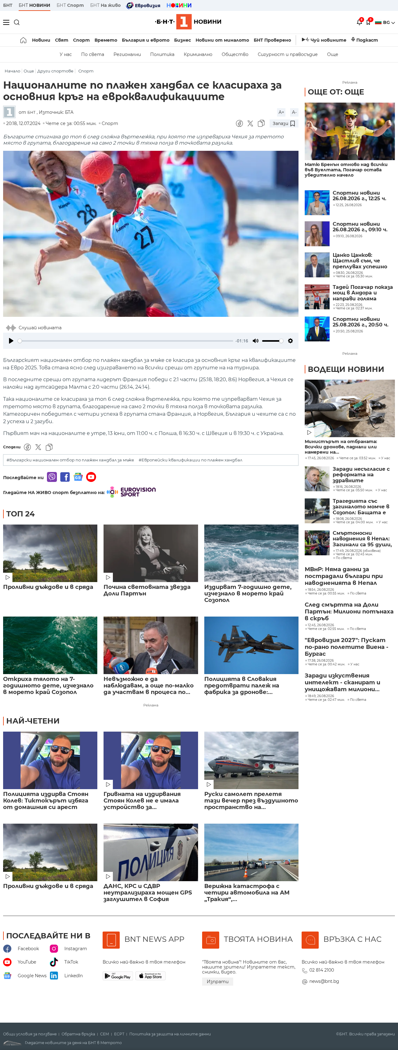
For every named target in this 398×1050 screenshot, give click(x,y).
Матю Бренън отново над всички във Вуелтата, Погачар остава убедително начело (346, 170)
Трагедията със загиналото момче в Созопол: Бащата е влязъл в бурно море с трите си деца (363, 507)
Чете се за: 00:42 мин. (326, 664)
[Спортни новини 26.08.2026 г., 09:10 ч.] (317, 233)
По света (92, 54)
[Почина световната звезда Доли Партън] (151, 553)
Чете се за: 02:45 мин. (354, 554)
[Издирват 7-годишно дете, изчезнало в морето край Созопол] (251, 553)
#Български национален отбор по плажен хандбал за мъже (70, 460)
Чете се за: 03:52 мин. (357, 458)
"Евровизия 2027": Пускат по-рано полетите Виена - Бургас (346, 647)
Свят (61, 40)
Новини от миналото (222, 40)
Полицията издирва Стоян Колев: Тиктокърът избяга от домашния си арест (45, 801)
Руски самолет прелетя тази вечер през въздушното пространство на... (251, 801)
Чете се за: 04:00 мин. (354, 522)
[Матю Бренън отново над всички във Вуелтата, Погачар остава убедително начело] (350, 131)
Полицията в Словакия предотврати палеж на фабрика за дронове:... (241, 686)
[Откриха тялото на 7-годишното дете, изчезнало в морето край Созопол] (50, 645)
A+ (281, 112)
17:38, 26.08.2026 (321, 661)
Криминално (198, 54)
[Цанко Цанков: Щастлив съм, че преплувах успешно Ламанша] (317, 264)
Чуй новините (328, 40)
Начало (12, 71)
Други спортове (55, 71)
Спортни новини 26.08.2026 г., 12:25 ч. (359, 195)
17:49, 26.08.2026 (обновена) (358, 551)
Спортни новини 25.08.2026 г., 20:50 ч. (360, 322)
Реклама (150, 705)
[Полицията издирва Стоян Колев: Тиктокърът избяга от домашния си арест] (50, 760)
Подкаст (367, 40)
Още (332, 54)
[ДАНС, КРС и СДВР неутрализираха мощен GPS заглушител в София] (151, 852)
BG (387, 22)
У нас (66, 54)
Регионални (127, 54)
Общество (235, 54)
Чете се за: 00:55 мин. (326, 593)
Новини (41, 40)
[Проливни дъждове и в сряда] (50, 553)
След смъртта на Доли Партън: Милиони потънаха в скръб (349, 611)
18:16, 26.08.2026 (348, 487)
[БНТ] (11, 112)
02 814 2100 (321, 970)
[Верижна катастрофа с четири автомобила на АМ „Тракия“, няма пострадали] (251, 852)
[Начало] (23, 40)
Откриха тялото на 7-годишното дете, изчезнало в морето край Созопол (48, 686)
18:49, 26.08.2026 (321, 696)
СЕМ (104, 1034)
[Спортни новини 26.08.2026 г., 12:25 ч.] (317, 202)
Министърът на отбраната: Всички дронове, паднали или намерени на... (341, 447)
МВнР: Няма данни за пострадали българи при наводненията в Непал (344, 576)
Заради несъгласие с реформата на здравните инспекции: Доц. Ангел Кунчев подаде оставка (364, 474)
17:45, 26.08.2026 (321, 458)
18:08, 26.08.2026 (349, 519)
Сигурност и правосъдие (288, 54)
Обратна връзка (78, 1034)
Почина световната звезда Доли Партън (147, 590)
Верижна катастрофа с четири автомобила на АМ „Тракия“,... (246, 893)
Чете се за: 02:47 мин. (326, 700)
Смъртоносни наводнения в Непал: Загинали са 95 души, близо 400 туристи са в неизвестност (362, 539)
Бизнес (182, 40)
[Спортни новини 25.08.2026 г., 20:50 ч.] (317, 329)
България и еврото (145, 40)
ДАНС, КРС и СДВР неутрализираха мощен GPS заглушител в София (148, 893)
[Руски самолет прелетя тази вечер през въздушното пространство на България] (251, 760)
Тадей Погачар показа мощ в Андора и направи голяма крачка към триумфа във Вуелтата (363, 293)
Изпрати (218, 981)
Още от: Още (336, 91)
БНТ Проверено (272, 40)
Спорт (81, 40)
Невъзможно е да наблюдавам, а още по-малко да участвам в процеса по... (149, 686)
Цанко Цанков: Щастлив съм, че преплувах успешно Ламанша (360, 261)
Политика (162, 54)
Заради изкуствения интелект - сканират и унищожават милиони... (342, 682)
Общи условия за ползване (30, 1034)
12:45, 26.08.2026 (321, 625)
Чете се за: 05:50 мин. (354, 490)
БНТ (7, 5)
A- (294, 112)
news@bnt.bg (324, 981)
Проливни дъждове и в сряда (48, 587)
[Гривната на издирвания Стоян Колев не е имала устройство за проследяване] (151, 760)
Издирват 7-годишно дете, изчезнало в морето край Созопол (248, 594)
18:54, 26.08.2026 (321, 590)
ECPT (119, 1034)
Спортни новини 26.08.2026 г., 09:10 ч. (360, 227)
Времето (106, 40)
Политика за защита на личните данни (170, 1034)
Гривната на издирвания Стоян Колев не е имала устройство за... (142, 801)
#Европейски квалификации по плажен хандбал (190, 460)
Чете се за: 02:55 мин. (326, 629)
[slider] (125, 341)
